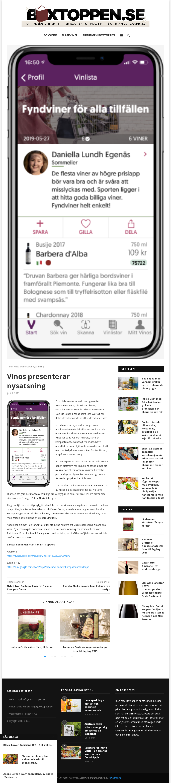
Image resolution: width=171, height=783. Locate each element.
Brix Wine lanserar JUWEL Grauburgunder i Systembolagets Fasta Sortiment (153, 589)
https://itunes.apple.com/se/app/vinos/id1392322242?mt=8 (38, 555)
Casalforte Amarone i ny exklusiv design (151, 566)
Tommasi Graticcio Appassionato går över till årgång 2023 (152, 546)
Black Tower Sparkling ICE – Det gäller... (28, 745)
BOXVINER (50, 35)
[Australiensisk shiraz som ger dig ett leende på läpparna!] (71, 729)
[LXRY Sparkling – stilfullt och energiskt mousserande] (71, 705)
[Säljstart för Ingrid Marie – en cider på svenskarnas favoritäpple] (71, 752)
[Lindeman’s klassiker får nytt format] (32, 625)
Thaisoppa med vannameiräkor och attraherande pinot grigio (152, 383)
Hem (9, 366)
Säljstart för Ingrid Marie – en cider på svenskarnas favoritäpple (95, 752)
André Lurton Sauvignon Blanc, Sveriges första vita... (28, 775)
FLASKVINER (69, 35)
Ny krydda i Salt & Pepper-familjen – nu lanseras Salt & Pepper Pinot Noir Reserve (153, 612)
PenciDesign (115, 777)
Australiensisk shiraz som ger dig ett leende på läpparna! (95, 728)
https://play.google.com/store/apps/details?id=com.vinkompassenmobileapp (48, 567)
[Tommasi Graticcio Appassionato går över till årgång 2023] (85, 625)
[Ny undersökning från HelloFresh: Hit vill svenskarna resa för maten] (10, 759)
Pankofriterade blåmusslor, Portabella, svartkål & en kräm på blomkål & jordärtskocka (152, 430)
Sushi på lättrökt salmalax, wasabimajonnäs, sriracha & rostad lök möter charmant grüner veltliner (152, 458)
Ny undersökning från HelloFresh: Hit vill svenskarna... (35, 759)
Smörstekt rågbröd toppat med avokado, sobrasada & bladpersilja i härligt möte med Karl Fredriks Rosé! (153, 488)
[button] (11, 633)
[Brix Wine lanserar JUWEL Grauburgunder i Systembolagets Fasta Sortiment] (128, 588)
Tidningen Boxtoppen (98, 35)
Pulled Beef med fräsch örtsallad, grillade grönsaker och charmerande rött (152, 405)
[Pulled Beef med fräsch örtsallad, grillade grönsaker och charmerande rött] (128, 404)
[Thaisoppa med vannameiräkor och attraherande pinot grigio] (128, 383)
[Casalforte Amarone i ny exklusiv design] (128, 567)
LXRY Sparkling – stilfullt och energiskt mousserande (94, 705)
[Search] (128, 35)
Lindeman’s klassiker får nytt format (32, 647)
